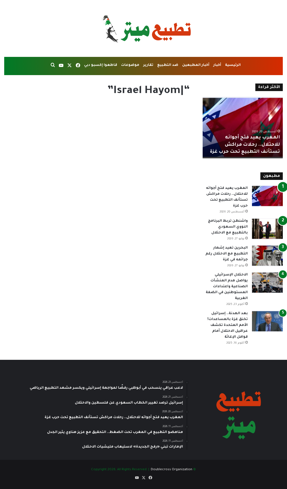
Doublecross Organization (171, 470)
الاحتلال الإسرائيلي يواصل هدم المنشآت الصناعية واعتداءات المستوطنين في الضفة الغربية (227, 286)
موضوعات (130, 65)
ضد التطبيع (167, 65)
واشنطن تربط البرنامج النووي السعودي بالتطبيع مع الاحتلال (228, 227)
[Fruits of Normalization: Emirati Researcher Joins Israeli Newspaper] (145, 185)
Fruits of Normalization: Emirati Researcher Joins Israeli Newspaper (149, 131)
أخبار (217, 65)
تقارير (148, 65)
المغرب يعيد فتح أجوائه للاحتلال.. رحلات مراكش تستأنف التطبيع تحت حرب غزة (245, 144)
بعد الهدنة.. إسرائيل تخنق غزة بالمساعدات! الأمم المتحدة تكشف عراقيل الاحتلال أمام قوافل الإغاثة (227, 325)
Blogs (182, 111)
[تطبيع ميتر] (143, 28)
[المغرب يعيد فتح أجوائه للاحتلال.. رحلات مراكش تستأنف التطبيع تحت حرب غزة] (267, 196)
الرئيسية (233, 65)
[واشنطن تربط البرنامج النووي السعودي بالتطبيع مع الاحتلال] (267, 228)
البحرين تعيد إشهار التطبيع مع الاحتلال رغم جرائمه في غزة (226, 254)
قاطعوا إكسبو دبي (100, 65)
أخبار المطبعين (195, 65)
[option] (242, 127)
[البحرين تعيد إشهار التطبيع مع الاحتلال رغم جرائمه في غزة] (267, 255)
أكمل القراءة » (170, 243)
